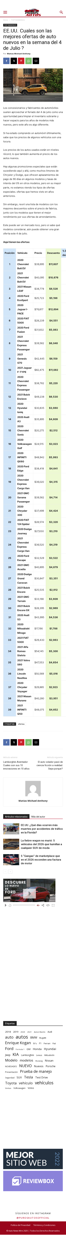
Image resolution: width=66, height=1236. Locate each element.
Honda (37, 1049)
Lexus (39, 1055)
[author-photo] (33, 796)
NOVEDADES (11, 1066)
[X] (14, 61)
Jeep (7, 1055)
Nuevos (38, 1066)
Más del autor (38, 816)
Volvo (31, 1087)
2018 (8, 1031)
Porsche (50, 1066)
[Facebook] (6, 61)
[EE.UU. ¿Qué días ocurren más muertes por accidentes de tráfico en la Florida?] (11, 828)
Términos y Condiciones (44, 1225)
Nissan (49, 1060)
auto (9, 1037)
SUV (19, 1077)
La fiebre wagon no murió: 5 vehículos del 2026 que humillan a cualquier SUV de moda (41, 844)
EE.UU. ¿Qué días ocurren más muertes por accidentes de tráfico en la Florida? (42, 828)
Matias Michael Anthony (18, 53)
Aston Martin (39, 1032)
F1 (40, 1043)
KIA (16, 1054)
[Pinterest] (21, 61)
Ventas (8, 1088)
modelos (26, 1060)
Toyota (11, 1083)
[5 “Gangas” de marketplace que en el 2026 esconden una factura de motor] (11, 859)
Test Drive (41, 1077)
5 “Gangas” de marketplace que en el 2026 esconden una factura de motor (41, 859)
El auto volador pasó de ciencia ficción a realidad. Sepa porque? (50, 765)
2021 (29, 1032)
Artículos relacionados (16, 816)
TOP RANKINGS (18, 20)
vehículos (44, 1082)
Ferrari (47, 1043)
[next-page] (10, 872)
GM (29, 1049)
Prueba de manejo (36, 1071)
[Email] (36, 61)
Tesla (28, 1077)
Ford (9, 1048)
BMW (33, 1037)
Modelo (11, 1060)
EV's (35, 1043)
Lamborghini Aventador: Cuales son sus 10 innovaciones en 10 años (16, 765)
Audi (50, 1031)
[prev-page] (5, 872)
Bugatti (42, 1037)
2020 (23, 1032)
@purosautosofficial (33, 1217)
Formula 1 (20, 1049)
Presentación (11, 1072)
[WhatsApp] (28, 61)
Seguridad (9, 1077)
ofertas (21, 724)
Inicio (5, 20)
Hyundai (50, 1049)
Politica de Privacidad (20, 1225)
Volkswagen (19, 1088)
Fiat (54, 1043)
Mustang (39, 1061)
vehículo (26, 1083)
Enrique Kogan (18, 1043)
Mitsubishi (49, 1055)
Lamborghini (27, 1055)
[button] (5, 12)
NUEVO (25, 1065)
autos (22, 1037)
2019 (15, 1031)
